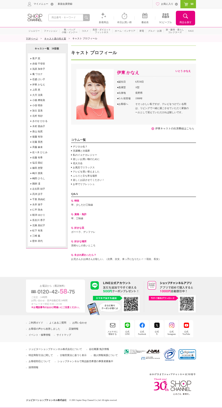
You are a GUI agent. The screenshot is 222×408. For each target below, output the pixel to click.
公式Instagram (172, 332)
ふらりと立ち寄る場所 (85, 176)
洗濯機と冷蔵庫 (81, 151)
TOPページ (32, 38)
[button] (187, 354)
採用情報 (33, 367)
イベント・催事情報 (39, 335)
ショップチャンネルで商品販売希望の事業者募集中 (85, 361)
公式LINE (127, 332)
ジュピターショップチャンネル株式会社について (55, 349)
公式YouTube (186, 332)
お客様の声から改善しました (44, 329)
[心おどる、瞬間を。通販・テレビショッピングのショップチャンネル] (34, 17)
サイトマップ (64, 335)
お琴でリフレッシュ (84, 184)
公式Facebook (142, 332)
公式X (157, 332)
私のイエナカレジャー (85, 155)
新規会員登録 (65, 4)
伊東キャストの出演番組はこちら (174, 128)
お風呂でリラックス (84, 167)
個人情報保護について (105, 355)
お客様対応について (39, 361)
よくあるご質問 (57, 322)
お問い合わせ (79, 322)
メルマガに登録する (112, 332)
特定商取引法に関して (41, 355)
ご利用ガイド (36, 322)
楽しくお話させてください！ (88, 180)
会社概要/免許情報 (99, 349)
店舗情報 (73, 329)
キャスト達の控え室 (55, 38)
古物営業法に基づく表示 (73, 355)
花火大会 (78, 163)
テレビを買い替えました (86, 171)
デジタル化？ (80, 146)
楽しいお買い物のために (86, 159)
